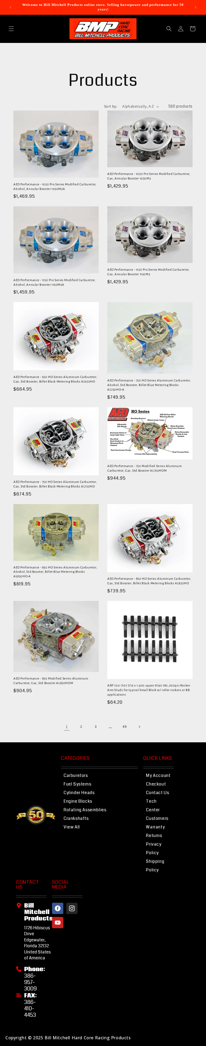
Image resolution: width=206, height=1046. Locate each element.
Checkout (156, 784)
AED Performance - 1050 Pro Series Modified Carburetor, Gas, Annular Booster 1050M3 (148, 176)
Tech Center (153, 805)
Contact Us (157, 793)
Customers (157, 818)
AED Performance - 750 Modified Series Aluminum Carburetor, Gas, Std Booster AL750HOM (144, 468)
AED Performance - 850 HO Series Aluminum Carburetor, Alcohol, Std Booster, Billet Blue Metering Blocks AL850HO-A (55, 572)
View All (72, 827)
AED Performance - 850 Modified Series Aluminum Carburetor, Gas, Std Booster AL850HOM (50, 681)
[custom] (57, 908)
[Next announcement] (195, 7)
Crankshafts (76, 818)
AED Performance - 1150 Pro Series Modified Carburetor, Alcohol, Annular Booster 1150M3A (54, 282)
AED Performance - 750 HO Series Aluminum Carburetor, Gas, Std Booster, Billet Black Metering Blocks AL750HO (55, 484)
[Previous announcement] (10, 7)
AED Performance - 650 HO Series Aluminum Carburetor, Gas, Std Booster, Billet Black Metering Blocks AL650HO (55, 379)
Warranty (155, 827)
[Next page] (139, 727)
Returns (154, 835)
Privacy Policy (153, 848)
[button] (11, 29)
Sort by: (110, 106)
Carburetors (76, 775)
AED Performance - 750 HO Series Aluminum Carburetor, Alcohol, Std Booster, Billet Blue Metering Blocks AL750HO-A (149, 385)
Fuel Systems (77, 784)
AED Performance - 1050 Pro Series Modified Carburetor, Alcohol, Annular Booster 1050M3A (54, 187)
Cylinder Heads (79, 793)
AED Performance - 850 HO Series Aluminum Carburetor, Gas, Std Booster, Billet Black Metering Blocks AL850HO (149, 581)
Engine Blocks (78, 801)
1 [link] (67, 726)
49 (125, 726)
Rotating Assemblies (85, 810)
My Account (158, 775)
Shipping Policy (155, 865)
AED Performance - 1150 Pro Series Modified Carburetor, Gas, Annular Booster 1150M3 (148, 272)
